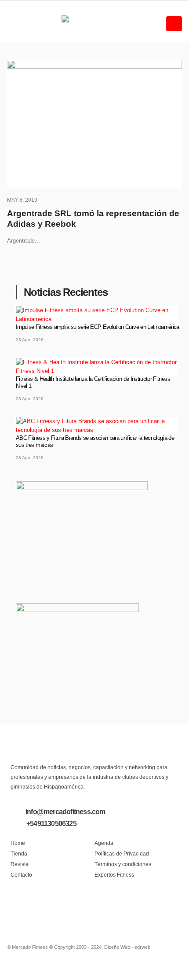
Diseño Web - (127, 947)
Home (18, 843)
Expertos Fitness (114, 875)
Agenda (103, 843)
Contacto (21, 875)
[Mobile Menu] (174, 23)
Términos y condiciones (122, 864)
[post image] (94, 124)
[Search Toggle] (14, 23)
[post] (97, 314)
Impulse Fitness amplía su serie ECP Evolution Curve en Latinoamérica (97, 327)
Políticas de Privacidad (121, 853)
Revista (20, 864)
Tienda (19, 853)
